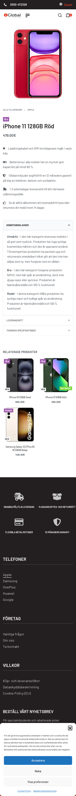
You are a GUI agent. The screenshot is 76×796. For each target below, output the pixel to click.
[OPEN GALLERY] (38, 64)
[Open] (27, 15)
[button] (70, 728)
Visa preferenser (38, 782)
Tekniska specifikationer (21, 330)
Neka (38, 771)
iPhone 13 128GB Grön (56, 397)
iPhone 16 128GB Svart (20, 397)
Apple (30, 109)
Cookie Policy (24, 790)
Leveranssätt (14, 320)
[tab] (38, 225)
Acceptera (38, 760)
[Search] (60, 15)
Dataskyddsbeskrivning (45, 790)
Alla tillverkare (12, 109)
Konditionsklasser (17, 225)
